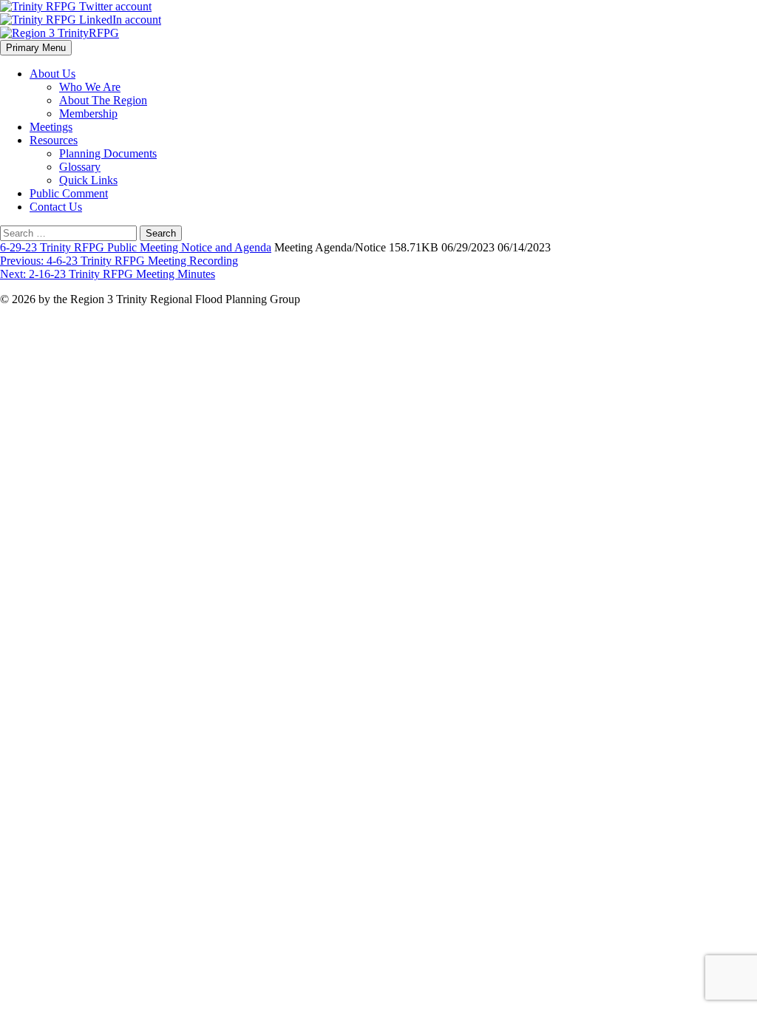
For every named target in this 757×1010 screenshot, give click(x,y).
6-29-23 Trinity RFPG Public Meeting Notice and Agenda (135, 247)
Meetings (51, 127)
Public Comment (69, 193)
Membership (88, 113)
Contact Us (56, 206)
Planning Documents (108, 153)
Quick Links (88, 180)
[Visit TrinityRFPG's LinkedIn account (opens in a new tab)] (80, 19)
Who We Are (89, 87)
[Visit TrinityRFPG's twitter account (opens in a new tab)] (76, 6)
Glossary (80, 166)
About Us (52, 73)
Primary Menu (36, 47)
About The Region (103, 100)
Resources (54, 140)
